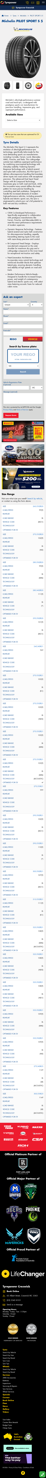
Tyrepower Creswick (24, 7)
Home (6, 16)
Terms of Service (22, 410)
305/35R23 (38, 1094)
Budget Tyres (7, 1425)
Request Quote (10, 415)
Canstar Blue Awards (10, 1422)
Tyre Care (6, 1361)
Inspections (7, 1383)
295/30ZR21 (38, 815)
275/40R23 (38, 1066)
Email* (5, 323)
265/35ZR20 (38, 506)
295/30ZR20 (38, 618)
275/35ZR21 (38, 675)
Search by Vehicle (9, 1352)
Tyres (5, 1349)
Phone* (6, 316)
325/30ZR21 (38, 927)
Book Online (8, 1400)
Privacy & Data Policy (15, 1467)
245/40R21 (38, 646)
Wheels (6, 1366)
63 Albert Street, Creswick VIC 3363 (22, 1296)
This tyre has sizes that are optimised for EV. (22, 135)
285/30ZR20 (38, 562)
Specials (6, 1394)
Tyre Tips (6, 1364)
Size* (5, 302)
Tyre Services (7, 1389)
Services (6, 1375)
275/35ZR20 (38, 534)
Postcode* (7, 330)
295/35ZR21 (38, 843)
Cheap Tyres (7, 1428)
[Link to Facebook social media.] (23, 1473)
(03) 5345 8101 (14, 1300)
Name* (6, 309)
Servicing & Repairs (10, 1386)
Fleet (5, 1403)
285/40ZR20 (38, 590)
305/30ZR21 (38, 871)
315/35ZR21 (38, 899)
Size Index (6, 1419)
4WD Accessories (9, 1378)
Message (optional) (10, 392)
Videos (6, 1412)
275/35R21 (38, 786)
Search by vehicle (34, 498)
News (5, 1406)
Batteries (6, 1380)
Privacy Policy (8, 410)
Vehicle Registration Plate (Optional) (12, 383)
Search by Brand (9, 1358)
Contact (6, 1397)
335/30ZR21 (38, 1010)
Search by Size (8, 1355)
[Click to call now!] (27, 2)
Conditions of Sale (28, 1467)
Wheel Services (8, 1392)
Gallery (6, 1409)
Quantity (34, 302)
